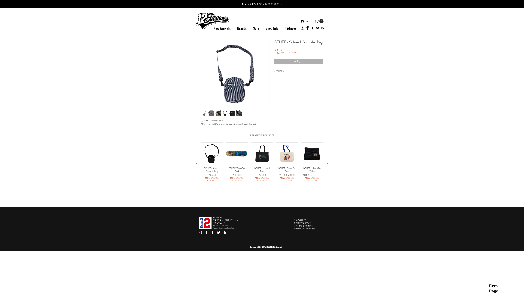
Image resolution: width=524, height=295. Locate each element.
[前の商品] (196, 163)
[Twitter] (318, 28)
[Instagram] (200, 232)
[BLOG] (323, 28)
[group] (262, 163)
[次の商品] (327, 163)
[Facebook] (206, 232)
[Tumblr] (313, 28)
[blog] (225, 232)
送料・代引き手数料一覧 (303, 225)
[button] (319, 21)
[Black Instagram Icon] (302, 28)
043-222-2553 (222, 225)
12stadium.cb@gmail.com (226, 228)
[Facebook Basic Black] (307, 28)
